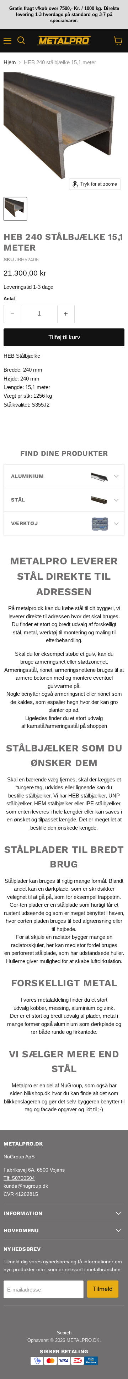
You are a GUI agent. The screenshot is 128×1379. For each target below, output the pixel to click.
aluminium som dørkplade (84, 1024)
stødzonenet (92, 662)
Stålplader (16, 881)
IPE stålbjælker (102, 803)
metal (30, 632)
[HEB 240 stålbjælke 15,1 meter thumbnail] (15, 208)
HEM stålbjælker (53, 803)
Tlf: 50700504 (19, 1178)
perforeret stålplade (33, 953)
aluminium (83, 1008)
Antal (9, 298)
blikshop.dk (37, 1093)
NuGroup (71, 1085)
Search (64, 1332)
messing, (59, 1008)
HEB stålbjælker (87, 795)
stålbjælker (38, 795)
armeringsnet (51, 662)
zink (108, 1008)
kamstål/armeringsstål (53, 726)
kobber (38, 1008)
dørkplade (56, 889)
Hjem (10, 62)
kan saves (107, 812)
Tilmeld (103, 1288)
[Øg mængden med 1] (66, 314)
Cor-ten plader (26, 905)
